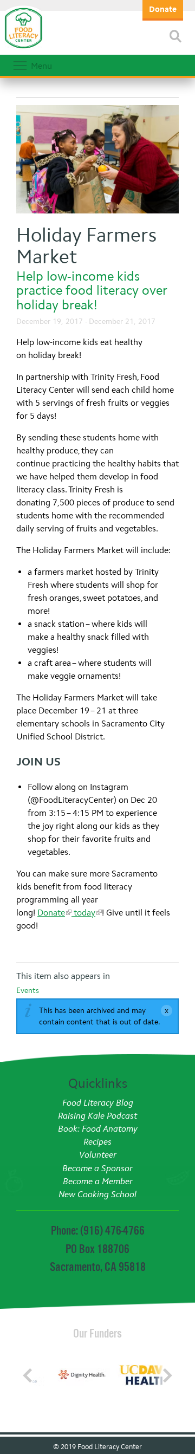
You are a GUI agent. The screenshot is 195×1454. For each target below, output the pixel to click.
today (83, 912)
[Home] (23, 48)
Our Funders (97, 1333)
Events (27, 990)
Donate (51, 912)
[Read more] (175, 36)
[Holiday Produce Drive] (97, 161)
